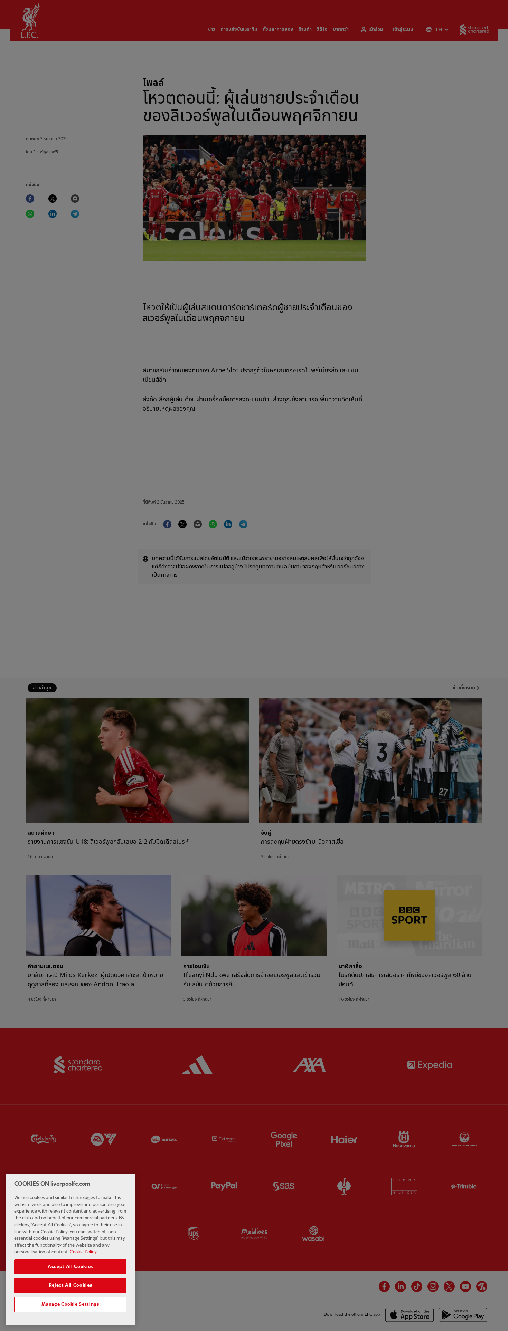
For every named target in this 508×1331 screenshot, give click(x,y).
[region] (70, 1249)
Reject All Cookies (70, 1285)
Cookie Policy (83, 1251)
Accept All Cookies (70, 1266)
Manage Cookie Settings (70, 1304)
